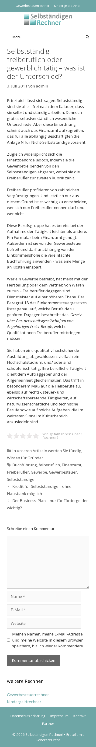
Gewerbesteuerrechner (32, 5)
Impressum (59, 715)
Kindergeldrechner (67, 5)
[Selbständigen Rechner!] (48, 18)
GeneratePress (48, 739)
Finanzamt (71, 465)
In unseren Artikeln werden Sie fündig (46, 450)
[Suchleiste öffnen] (87, 37)
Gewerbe (39, 472)
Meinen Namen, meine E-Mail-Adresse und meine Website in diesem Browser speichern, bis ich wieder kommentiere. (48, 640)
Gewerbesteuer (63, 472)
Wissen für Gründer (25, 458)
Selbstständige (20, 479)
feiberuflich (49, 465)
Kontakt (79, 715)
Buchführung (24, 465)
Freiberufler (18, 472)
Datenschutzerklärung (27, 715)
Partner (48, 723)
